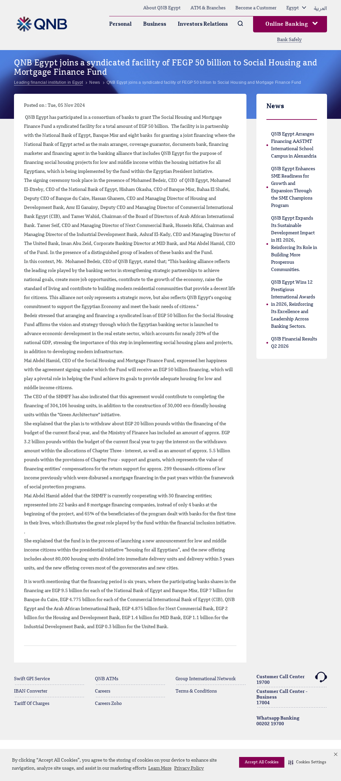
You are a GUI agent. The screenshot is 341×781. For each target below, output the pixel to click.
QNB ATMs (106, 679)
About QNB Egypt (161, 8)
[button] (307, 762)
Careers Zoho (108, 703)
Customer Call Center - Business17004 (281, 697)
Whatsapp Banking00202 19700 (277, 721)
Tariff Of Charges (31, 703)
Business (154, 24)
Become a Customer (255, 8)
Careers (102, 691)
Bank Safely (289, 39)
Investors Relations (203, 24)
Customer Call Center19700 (280, 680)
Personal (120, 24)
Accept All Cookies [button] (262, 762)
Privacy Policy (189, 768)
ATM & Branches (207, 8)
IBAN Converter (30, 691)
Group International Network (205, 679)
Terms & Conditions (196, 691)
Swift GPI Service (32, 679)
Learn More (159, 768)
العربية (320, 8)
